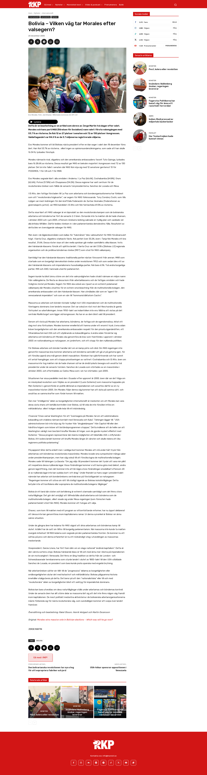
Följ (175, 28)
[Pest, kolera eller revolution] (44, 702)
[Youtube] (126, 762)
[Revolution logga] (34, 4)
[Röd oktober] (133, 762)
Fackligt (152, 133)
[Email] (57, 42)
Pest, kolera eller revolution (44, 714)
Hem (30, 13)
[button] (175, 5)
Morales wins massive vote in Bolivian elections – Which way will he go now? (75, 619)
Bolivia (39, 641)
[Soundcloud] (88, 762)
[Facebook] (31, 42)
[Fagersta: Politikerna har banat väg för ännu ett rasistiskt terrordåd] (110, 702)
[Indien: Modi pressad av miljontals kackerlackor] (140, 119)
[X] (37, 42)
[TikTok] (111, 762)
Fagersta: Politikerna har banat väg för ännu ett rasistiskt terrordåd (110, 712)
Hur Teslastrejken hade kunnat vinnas (161, 137)
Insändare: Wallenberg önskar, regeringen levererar (77, 712)
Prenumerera (171, 46)
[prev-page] (30, 723)
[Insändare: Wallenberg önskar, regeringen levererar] (77, 702)
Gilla (174, 22)
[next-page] (34, 723)
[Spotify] (96, 762)
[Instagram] (81, 762)
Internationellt (47, 13)
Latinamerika (45, 17)
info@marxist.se (110, 756)
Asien (151, 116)
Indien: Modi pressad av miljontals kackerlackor (161, 120)
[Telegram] (44, 42)
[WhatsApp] (50, 42)
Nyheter (37, 13)
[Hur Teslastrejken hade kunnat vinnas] (140, 136)
